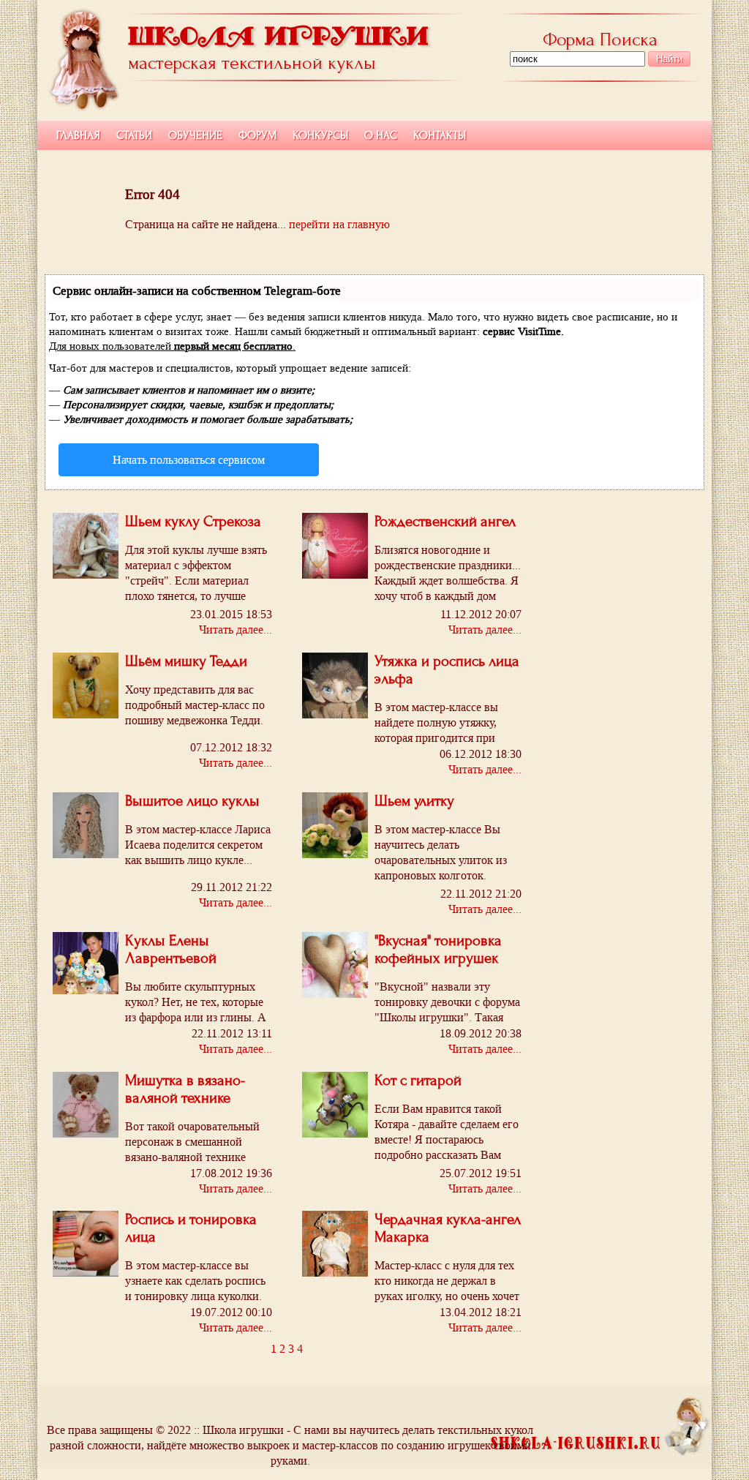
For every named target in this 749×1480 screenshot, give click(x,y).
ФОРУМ (257, 135)
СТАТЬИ (134, 135)
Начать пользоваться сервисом (189, 459)
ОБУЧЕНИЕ (195, 135)
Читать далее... (235, 629)
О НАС (380, 135)
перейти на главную (339, 224)
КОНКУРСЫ (320, 135)
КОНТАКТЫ (439, 135)
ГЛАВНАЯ (78, 135)
